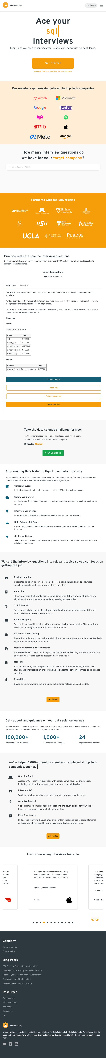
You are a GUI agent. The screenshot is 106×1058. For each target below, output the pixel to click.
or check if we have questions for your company (53, 71)
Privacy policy (9, 951)
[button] (33, 922)
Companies (8, 1011)
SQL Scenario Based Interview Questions (20, 966)
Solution (24, 285)
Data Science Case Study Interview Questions (22, 970)
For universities (9, 1002)
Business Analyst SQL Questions (17, 979)
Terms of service (10, 947)
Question (11, 285)
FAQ (4, 1015)
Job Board (7, 1007)
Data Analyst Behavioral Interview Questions (22, 975)
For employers (9, 998)
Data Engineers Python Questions (17, 983)
